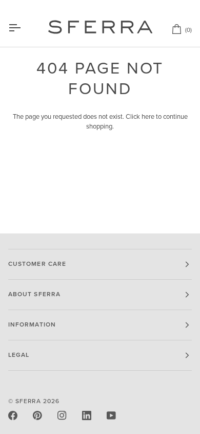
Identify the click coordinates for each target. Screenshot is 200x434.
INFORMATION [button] (32, 325)
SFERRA (28, 401)
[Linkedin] (86, 415)
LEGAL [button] (18, 355)
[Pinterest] (37, 415)
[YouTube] (111, 415)
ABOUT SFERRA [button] (34, 294)
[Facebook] (12, 415)
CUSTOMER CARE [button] (37, 264)
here (148, 117)
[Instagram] (62, 415)
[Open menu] (23, 28)
